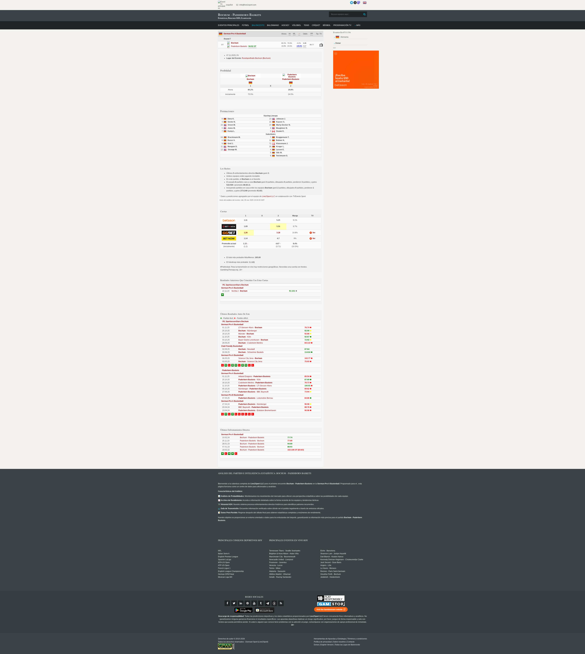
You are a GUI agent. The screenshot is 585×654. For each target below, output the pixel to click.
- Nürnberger (247, 331)
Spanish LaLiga (224, 559)
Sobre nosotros (339, 642)
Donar (316, 645)
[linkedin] (240, 603)
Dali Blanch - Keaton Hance (331, 557)
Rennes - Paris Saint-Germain (332, 571)
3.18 (278, 233)
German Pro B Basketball (232, 395)
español (229, 5)
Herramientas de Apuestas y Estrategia (330, 639)
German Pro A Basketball (235, 34)
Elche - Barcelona (327, 551)
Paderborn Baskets (290, 79)
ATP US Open (223, 565)
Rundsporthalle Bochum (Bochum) (256, 58)
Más (358, 25)
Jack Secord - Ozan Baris (330, 562)
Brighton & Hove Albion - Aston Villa (284, 554)
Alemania (344, 37)
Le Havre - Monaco (328, 568)
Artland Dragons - (254, 376)
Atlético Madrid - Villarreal (280, 574)
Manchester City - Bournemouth (282, 557)
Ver (313, 233)
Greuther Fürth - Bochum (330, 574)
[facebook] (227, 603)
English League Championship (231, 571)
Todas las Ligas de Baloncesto (347, 645)
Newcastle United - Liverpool (281, 559)
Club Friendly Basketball (231, 346)
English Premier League (228, 557)
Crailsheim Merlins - (255, 383)
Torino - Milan (274, 568)
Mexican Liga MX (225, 577)
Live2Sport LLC (268, 196)
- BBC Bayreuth (253, 392)
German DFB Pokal (226, 574)
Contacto (351, 642)
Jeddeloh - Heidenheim (330, 577)
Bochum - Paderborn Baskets (252, 437)
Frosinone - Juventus (278, 562)
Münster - (246, 334)
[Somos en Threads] (355, 2)
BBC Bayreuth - (253, 407)
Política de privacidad (323, 642)
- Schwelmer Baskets (251, 352)
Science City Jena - (250, 358)
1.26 (246, 233)
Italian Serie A (223, 554)
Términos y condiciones (357, 639)
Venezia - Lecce (275, 565)
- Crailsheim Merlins (250, 343)
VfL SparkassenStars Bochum (235, 285)
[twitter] (234, 603)
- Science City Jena (250, 361)
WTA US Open (224, 562)
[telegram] (267, 603)
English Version (326, 645)
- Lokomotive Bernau (255, 398)
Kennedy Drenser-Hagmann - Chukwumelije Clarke (341, 559)
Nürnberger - (252, 389)
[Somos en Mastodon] (358, 2)
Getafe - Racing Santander (280, 577)
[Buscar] (364, 14)
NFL (220, 551)
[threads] (274, 603)
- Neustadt (246, 349)
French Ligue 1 (224, 568)
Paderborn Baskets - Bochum (252, 441)
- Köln (244, 337)
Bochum (250, 79)
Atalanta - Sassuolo (277, 571)
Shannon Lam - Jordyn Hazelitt (333, 554)
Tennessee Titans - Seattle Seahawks (284, 551)
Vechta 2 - (239, 291)
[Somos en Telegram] (351, 2)
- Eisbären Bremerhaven (257, 410)
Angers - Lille (325, 565)
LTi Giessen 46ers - (250, 327)
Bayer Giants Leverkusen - (253, 340)
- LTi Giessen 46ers (255, 386)
